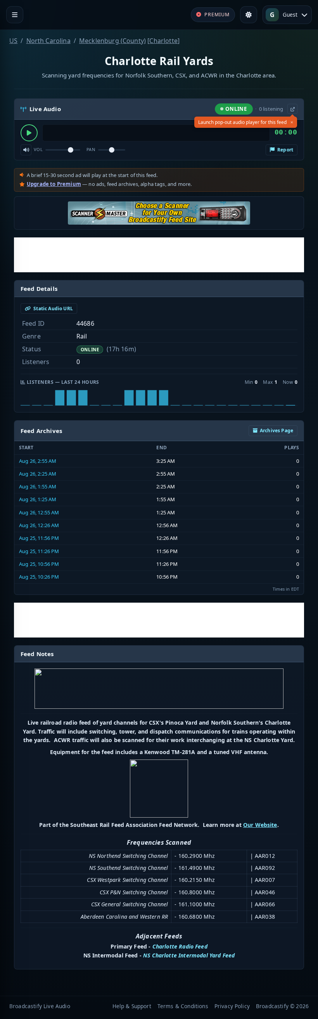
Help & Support (131, 1006)
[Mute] (26, 149)
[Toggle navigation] (14, 14)
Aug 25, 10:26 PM (39, 576)
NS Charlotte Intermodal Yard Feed (189, 955)
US (13, 40)
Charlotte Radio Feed (179, 946)
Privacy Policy (232, 1006)
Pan (90, 149)
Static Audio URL (52, 308)
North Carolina (48, 40)
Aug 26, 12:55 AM (39, 512)
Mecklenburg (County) (112, 40)
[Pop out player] (292, 109)
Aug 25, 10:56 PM (39, 563)
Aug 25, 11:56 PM (39, 537)
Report (284, 149)
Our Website (260, 824)
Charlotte (163, 40)
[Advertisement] (159, 254)
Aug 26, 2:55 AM (37, 460)
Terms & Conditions (182, 1006)
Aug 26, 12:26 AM (39, 525)
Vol (38, 149)
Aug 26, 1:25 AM (37, 499)
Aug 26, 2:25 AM (37, 473)
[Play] (29, 132)
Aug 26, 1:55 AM (37, 486)
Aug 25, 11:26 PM (39, 551)
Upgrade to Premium (54, 183)
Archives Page (276, 430)
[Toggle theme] (248, 14)
